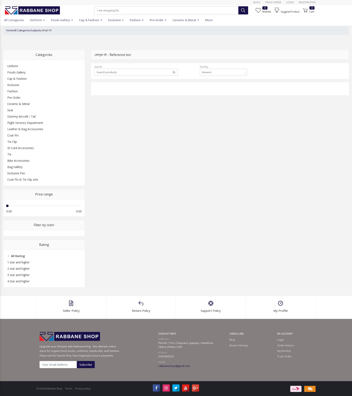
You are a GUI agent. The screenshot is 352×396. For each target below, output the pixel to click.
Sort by (204, 67)
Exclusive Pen (16, 173)
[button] (286, 10)
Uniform (36, 20)
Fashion (136, 20)
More (208, 20)
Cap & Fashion (89, 20)
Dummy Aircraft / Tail (21, 116)
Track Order (273, 2)
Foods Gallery (61, 20)
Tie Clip (12, 142)
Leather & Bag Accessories (25, 129)
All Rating (18, 256)
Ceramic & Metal (185, 20)
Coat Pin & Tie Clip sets (22, 179)
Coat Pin (13, 135)
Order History (285, 345)
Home (10, 30)
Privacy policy (83, 388)
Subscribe (85, 365)
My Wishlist (284, 351)
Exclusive (115, 20)
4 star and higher (18, 281)
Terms (68, 388)
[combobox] (223, 72)
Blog (256, 2)
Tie (9, 154)
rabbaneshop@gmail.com (174, 366)
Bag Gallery (14, 167)
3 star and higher (18, 275)
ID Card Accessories (20, 148)
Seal (10, 110)
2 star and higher (18, 269)
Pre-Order (157, 20)
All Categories (14, 20)
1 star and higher (18, 262)
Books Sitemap (239, 345)
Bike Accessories (18, 161)
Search (98, 67)
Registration (307, 2)
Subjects (36, 30)
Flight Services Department (25, 123)
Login (290, 2)
